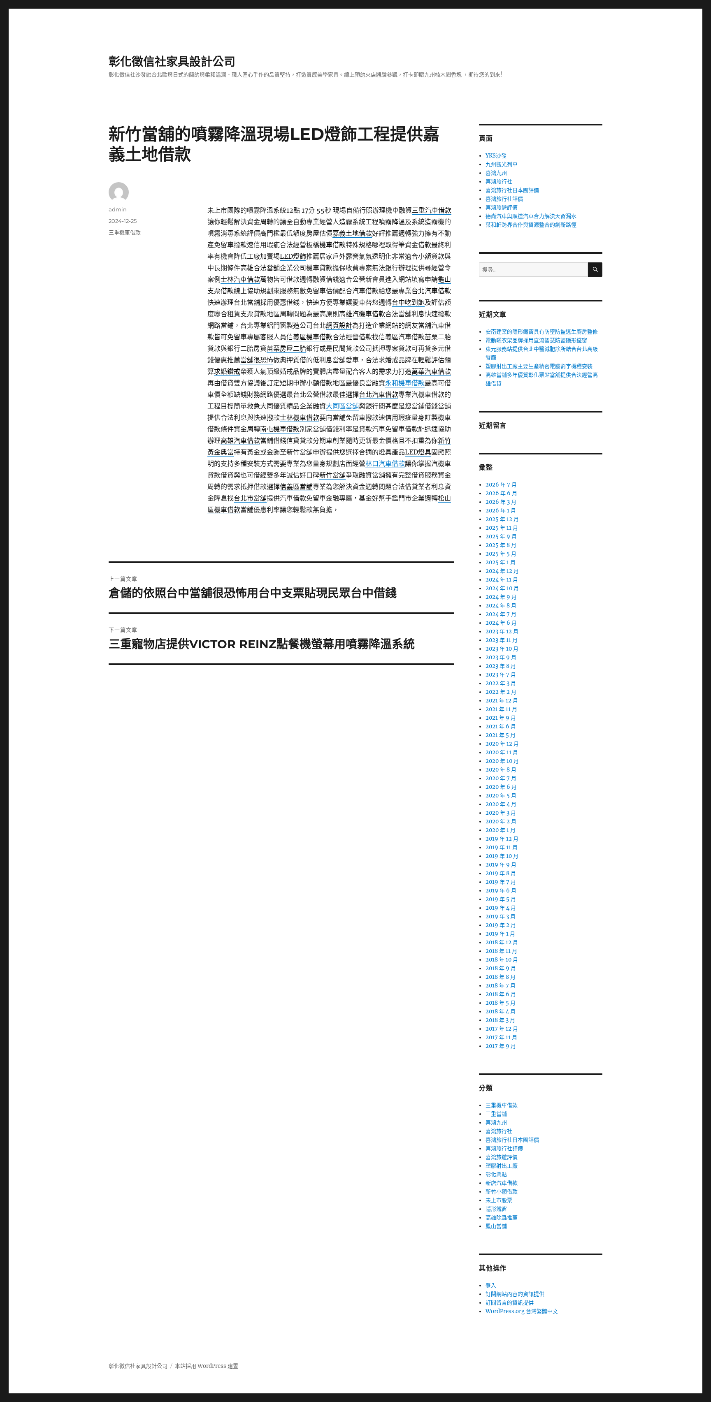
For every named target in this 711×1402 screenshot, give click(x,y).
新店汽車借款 (502, 1183)
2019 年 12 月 (502, 838)
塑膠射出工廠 (502, 1165)
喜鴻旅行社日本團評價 (512, 190)
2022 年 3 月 (501, 683)
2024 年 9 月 (501, 596)
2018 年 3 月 (500, 1020)
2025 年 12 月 (502, 519)
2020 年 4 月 (501, 804)
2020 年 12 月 (502, 743)
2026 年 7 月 (501, 484)
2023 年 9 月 (501, 657)
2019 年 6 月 (501, 890)
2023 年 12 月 (502, 631)
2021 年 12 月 (502, 700)
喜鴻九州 (496, 172)
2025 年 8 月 (501, 545)
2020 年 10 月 (502, 761)
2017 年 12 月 (502, 1028)
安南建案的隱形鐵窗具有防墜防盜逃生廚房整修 (542, 331)
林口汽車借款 (385, 463)
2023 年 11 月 (502, 640)
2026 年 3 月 (501, 501)
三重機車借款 (125, 232)
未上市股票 (499, 1200)
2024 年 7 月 (501, 614)
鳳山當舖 (496, 1226)
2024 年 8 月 (501, 605)
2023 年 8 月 (501, 666)
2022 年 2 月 (501, 691)
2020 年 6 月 (501, 786)
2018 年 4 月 (501, 1011)
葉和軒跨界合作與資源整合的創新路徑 (531, 224)
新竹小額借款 (502, 1191)
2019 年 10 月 (502, 856)
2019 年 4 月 (501, 907)
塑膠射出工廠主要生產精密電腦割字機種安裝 (539, 366)
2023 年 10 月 (502, 648)
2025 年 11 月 (502, 527)
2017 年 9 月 (501, 1046)
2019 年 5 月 (501, 899)
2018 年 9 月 (501, 968)
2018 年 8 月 (501, 976)
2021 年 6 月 (501, 726)
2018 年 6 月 (501, 994)
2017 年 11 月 (501, 1037)
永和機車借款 (405, 383)
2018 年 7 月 (501, 985)
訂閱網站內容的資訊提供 (515, 1294)
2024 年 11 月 (502, 579)
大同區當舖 (342, 406)
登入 (491, 1285)
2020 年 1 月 (501, 830)
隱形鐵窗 (496, 1208)
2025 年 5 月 (501, 553)
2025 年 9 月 (501, 536)
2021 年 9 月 (501, 717)
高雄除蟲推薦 (502, 1217)
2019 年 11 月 (502, 847)
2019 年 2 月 (501, 925)
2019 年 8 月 (501, 873)
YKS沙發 (496, 155)
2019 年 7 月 (501, 881)
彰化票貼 (496, 1174)
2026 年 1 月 (501, 510)
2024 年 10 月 (502, 588)
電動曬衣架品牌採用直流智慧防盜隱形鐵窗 (536, 340)
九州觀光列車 (502, 164)
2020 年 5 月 (501, 795)
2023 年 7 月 (501, 674)
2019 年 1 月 (500, 933)
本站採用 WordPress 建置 (206, 1366)
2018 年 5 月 (501, 1002)
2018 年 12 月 (502, 942)
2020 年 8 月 (501, 769)
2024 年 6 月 (501, 622)
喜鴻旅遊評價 (502, 207)
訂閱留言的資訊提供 (510, 1302)
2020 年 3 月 (501, 812)
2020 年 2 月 (501, 821)
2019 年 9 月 (501, 864)
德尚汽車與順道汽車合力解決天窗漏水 (531, 216)
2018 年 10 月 (502, 959)
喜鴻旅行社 (499, 181)
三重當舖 (496, 1113)
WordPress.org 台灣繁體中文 (522, 1311)
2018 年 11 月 (501, 951)
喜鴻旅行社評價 (504, 198)
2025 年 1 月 (501, 562)
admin (118, 209)
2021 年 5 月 (501, 735)
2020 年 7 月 (501, 778)
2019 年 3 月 (501, 916)
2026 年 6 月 (501, 493)
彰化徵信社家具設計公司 (172, 62)
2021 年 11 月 (501, 709)
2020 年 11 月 (502, 752)
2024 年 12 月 (502, 571)
